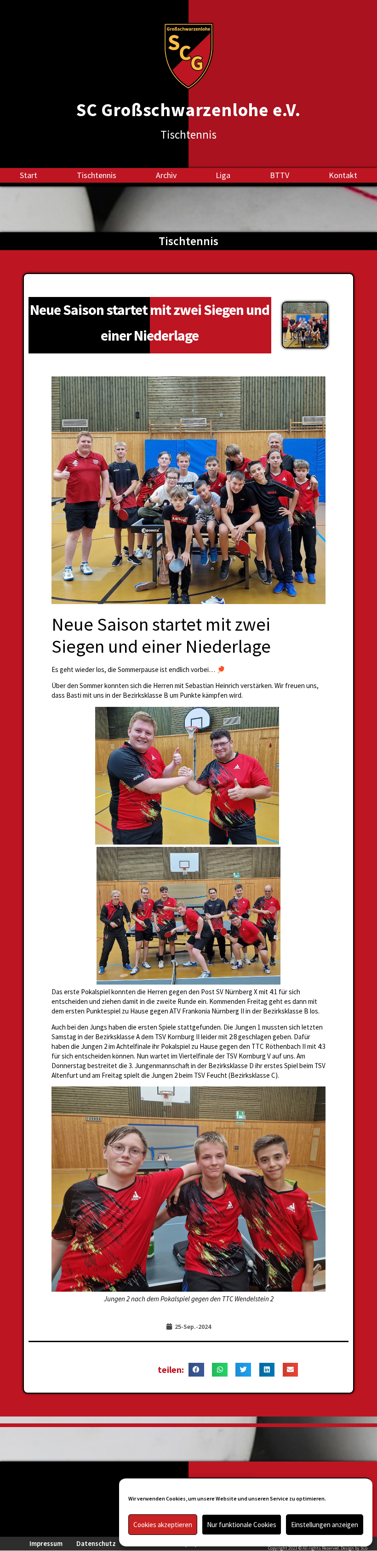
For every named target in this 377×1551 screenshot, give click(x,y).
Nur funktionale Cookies (241, 1524)
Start (28, 175)
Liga (223, 175)
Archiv (166, 175)
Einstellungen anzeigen (324, 1524)
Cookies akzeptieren (162, 1524)
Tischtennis (96, 175)
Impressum (46, 1543)
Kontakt (343, 175)
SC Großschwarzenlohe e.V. (188, 110)
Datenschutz (96, 1543)
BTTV (279, 175)
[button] (196, 1370)
